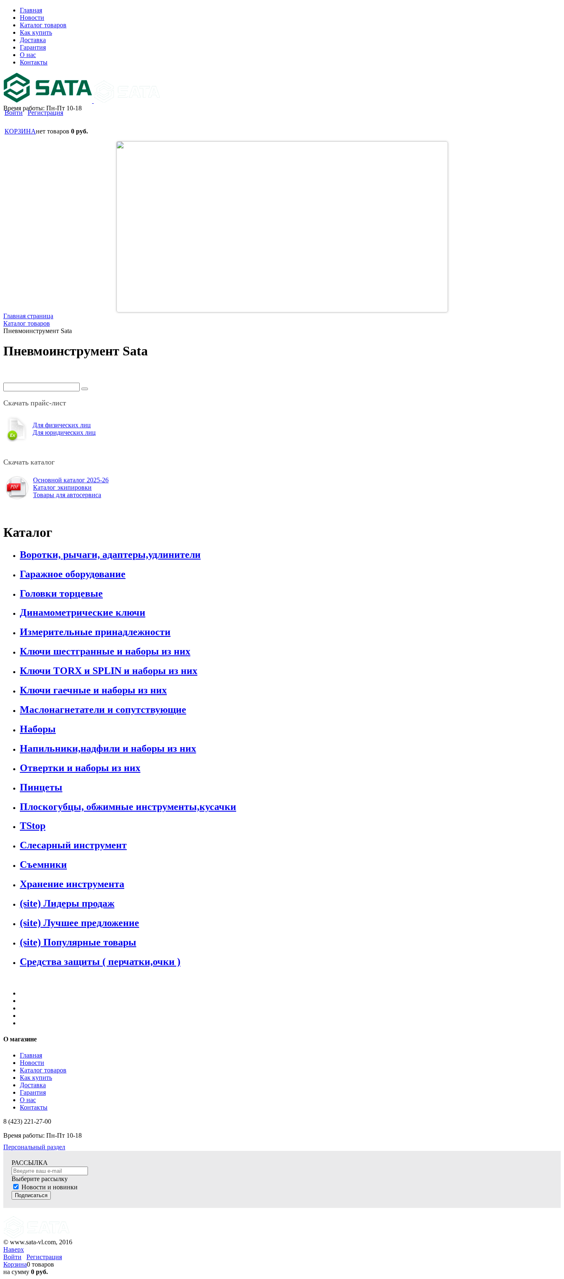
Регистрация (45, 112)
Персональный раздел (34, 1146)
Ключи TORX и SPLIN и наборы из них (108, 670)
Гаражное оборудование (73, 574)
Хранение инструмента (72, 884)
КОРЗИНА (20, 131)
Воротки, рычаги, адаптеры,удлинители (110, 554)
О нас (28, 1099)
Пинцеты (41, 787)
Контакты (33, 1107)
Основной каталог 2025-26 (71, 479)
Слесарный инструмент (73, 845)
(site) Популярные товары (78, 942)
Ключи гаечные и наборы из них (93, 690)
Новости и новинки (49, 1187)
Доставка (33, 1084)
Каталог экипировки (62, 487)
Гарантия (33, 1092)
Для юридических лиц (64, 432)
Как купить (36, 1077)
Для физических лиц (62, 425)
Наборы (38, 729)
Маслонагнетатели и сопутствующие (103, 709)
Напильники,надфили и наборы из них (108, 748)
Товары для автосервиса (67, 494)
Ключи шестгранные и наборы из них (105, 651)
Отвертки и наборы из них (80, 767)
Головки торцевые (61, 593)
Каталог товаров (43, 1070)
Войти (14, 112)
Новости (32, 1062)
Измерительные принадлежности (95, 631)
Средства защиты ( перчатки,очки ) (100, 961)
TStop (32, 825)
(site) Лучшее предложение (79, 922)
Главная (31, 1055)
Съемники (43, 864)
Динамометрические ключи (82, 612)
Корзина (15, 1264)
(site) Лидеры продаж (67, 903)
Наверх (13, 1249)
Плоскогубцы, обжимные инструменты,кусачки (128, 806)
